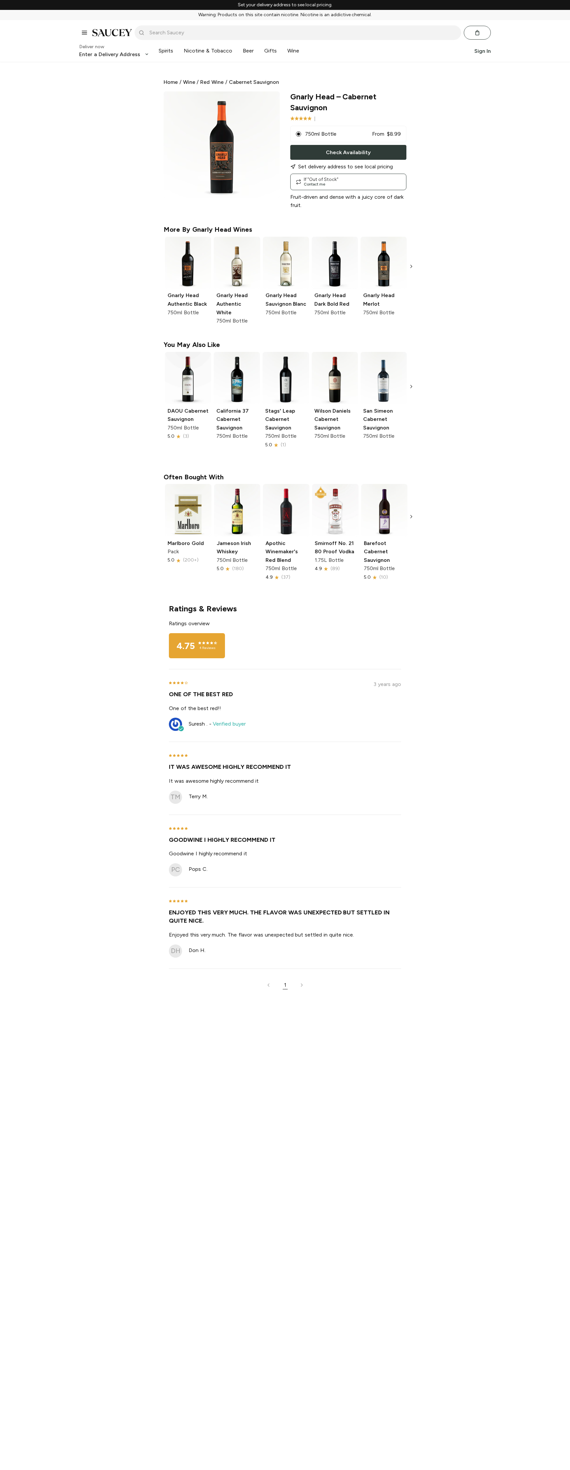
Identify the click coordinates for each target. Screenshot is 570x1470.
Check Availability (348, 152)
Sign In (482, 51)
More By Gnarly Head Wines (208, 229)
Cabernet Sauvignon (254, 82)
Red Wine (212, 82)
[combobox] (302, 33)
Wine (189, 82)
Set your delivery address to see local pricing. (285, 5)
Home (171, 82)
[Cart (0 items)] (477, 33)
